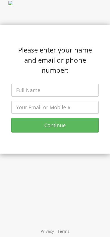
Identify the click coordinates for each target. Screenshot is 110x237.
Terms (63, 231)
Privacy (47, 231)
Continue (55, 125)
